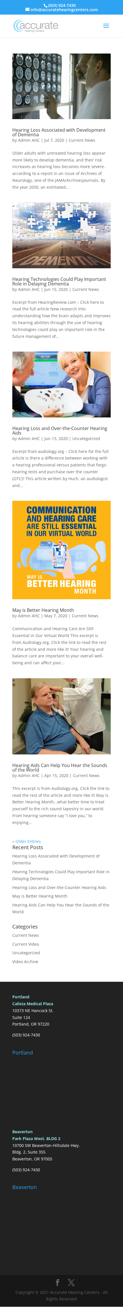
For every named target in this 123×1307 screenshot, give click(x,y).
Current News (82, 140)
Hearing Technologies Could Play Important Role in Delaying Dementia (59, 281)
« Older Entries (26, 841)
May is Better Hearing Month (43, 610)
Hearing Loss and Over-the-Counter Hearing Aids (59, 430)
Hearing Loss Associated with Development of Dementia (59, 132)
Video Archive (25, 961)
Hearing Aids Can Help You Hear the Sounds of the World (59, 767)
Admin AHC (29, 140)
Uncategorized (86, 438)
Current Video (25, 944)
